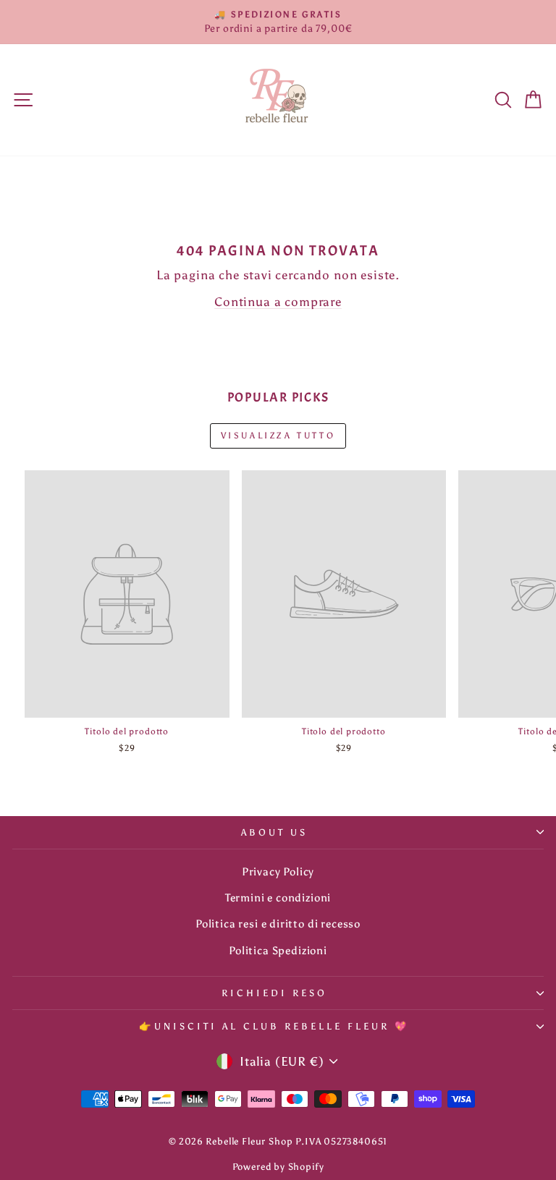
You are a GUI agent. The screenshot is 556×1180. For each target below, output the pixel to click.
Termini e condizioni (278, 897)
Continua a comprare (278, 301)
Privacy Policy (278, 871)
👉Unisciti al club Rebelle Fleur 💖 (274, 1026)
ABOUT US (274, 832)
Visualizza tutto (278, 435)
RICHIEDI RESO (274, 992)
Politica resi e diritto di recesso (278, 923)
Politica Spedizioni (278, 950)
